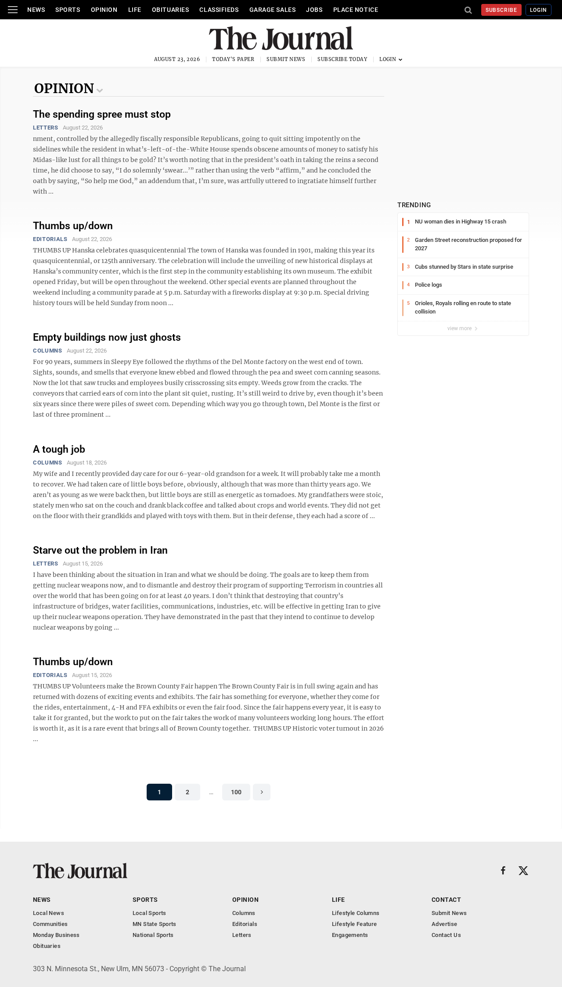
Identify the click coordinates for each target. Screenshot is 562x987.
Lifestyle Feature (354, 924)
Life (134, 9)
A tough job (59, 449)
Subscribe (502, 10)
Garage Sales (272, 9)
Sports (67, 9)
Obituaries (170, 9)
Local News (48, 913)
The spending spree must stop (102, 114)
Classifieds (218, 9)
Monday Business (56, 935)
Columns (47, 350)
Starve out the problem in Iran (100, 550)
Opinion (104, 9)
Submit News (286, 59)
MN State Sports (155, 924)
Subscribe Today (342, 59)
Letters (45, 127)
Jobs (314, 9)
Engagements (350, 935)
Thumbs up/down (73, 226)
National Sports (153, 935)
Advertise (445, 924)
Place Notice (355, 9)
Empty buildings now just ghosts (107, 337)
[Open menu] (13, 10)
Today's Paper (233, 59)
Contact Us (446, 935)
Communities (50, 924)
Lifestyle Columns (356, 913)
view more (460, 328)
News (36, 9)
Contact (446, 899)
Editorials (50, 239)
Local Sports (149, 913)
